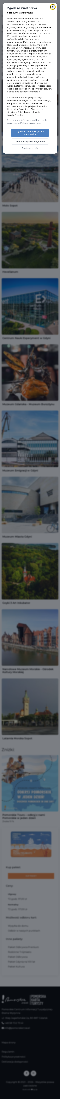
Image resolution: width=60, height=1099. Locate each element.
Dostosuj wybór (30, 148)
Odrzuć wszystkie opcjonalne (30, 141)
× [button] (53, 7)
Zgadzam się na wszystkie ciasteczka (30, 132)
